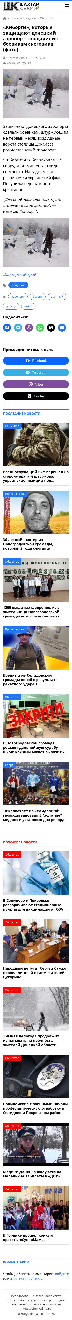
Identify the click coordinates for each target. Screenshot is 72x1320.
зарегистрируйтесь (26, 1278)
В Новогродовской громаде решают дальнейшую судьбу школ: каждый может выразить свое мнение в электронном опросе (33, 747)
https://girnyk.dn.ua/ (35, 1308)
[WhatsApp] (40, 328)
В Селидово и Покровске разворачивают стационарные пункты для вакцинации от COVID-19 (35, 904)
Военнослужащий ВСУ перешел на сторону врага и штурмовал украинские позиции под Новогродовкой (36, 476)
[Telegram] (18, 328)
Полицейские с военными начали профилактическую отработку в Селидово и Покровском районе (35, 1108)
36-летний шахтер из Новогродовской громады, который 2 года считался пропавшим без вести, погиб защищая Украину (30, 543)
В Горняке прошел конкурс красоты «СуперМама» (28, 1237)
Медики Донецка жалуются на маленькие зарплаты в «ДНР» (32, 1174)
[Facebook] (7, 328)
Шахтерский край (19, 274)
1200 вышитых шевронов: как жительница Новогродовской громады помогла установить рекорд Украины (31, 611)
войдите (62, 1273)
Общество (18, 285)
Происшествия (15, 493)
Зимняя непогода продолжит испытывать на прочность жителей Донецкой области (31, 1040)
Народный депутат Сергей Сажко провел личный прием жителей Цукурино (34, 972)
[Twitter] (51, 328)
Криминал (12, 426)
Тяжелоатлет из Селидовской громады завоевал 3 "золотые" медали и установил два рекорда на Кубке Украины (35, 815)
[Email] (62, 328)
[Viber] (29, 328)
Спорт (9, 765)
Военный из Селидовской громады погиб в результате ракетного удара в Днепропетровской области (30, 679)
